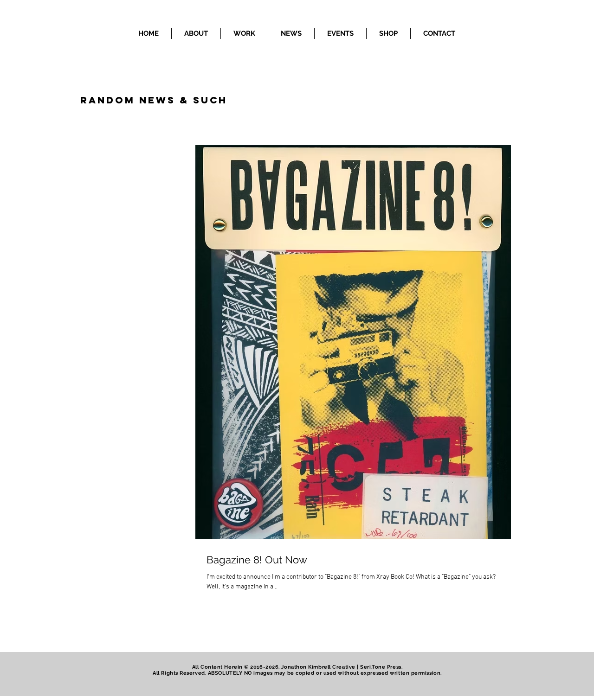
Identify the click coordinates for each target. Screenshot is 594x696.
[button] (244, 33)
